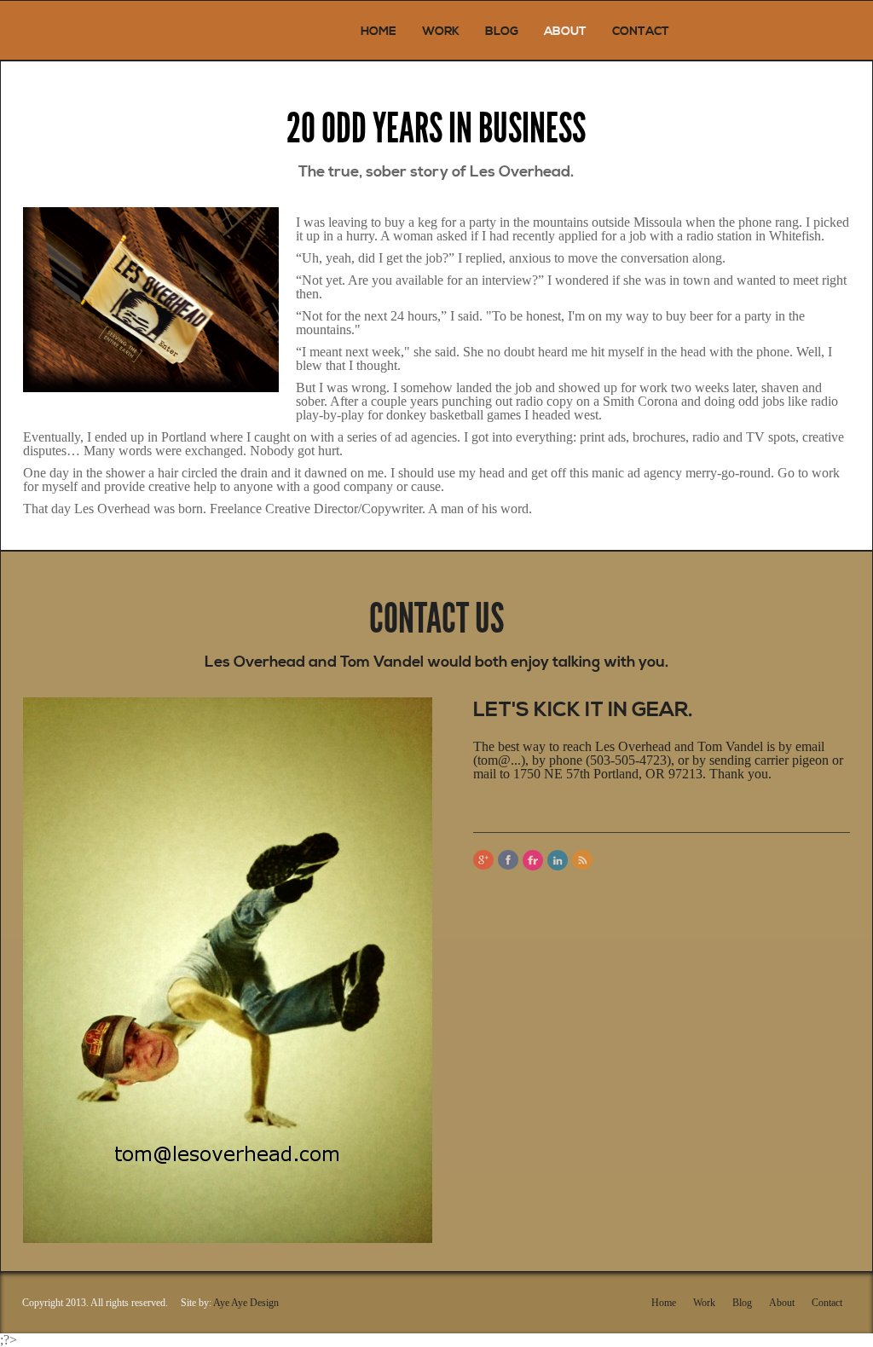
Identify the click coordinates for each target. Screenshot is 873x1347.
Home (378, 31)
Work (441, 31)
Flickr (533, 860)
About (565, 31)
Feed (582, 860)
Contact (640, 31)
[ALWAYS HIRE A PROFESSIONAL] (94, 30)
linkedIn (557, 860)
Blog (501, 31)
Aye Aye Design (246, 1303)
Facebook (508, 860)
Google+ (483, 860)
